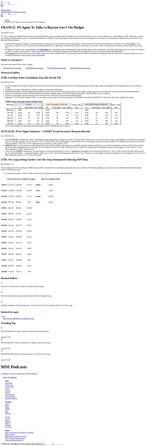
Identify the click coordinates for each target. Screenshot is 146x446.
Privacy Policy (9, 387)
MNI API (8, 413)
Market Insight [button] (6, 10)
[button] (73, 4)
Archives (7, 391)
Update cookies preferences (34, 444)
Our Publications (10, 396)
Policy (7, 406)
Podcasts (7, 421)
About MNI (8, 383)
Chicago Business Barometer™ (14, 440)
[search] (2, 6)
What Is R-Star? (10, 434)
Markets (7, 408)
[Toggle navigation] (2, 8)
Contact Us (17, 12)
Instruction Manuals (11, 398)
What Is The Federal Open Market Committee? (19, 432)
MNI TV (7, 423)
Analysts (7, 392)
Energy (7, 404)
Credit (7, 410)
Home (7, 20)
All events (8, 427)
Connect (4, 12)
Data (6, 412)
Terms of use (9, 385)
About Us (10, 12)
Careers (23, 12)
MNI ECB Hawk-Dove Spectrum (15, 438)
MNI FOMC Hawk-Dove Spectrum (16, 436)
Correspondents (9, 394)
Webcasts (8, 425)
